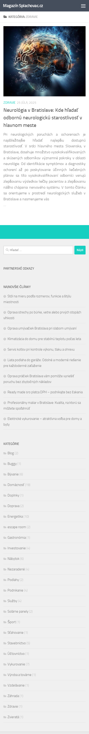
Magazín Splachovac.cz (23, 5)
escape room (17, 527)
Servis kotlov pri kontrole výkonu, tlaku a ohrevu (41, 349)
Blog (11, 453)
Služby (12, 601)
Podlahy (13, 580)
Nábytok (13, 559)
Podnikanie (15, 590)
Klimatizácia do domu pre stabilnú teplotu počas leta (44, 339)
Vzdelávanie (16, 685)
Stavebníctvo (17, 643)
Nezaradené (16, 569)
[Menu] (83, 5)
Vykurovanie (16, 664)
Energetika (15, 516)
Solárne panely (18, 611)
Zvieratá (13, 717)
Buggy (12, 464)
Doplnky (13, 495)
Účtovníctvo (16, 654)
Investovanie (17, 548)
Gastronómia (17, 538)
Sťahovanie (16, 633)
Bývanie (13, 474)
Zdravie (9, 103)
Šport (12, 622)
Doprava (13, 506)
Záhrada (13, 696)
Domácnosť (16, 485)
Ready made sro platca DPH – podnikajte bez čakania (45, 392)
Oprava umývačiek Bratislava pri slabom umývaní (42, 328)
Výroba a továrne (19, 675)
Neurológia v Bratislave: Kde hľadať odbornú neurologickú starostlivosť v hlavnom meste (42, 117)
